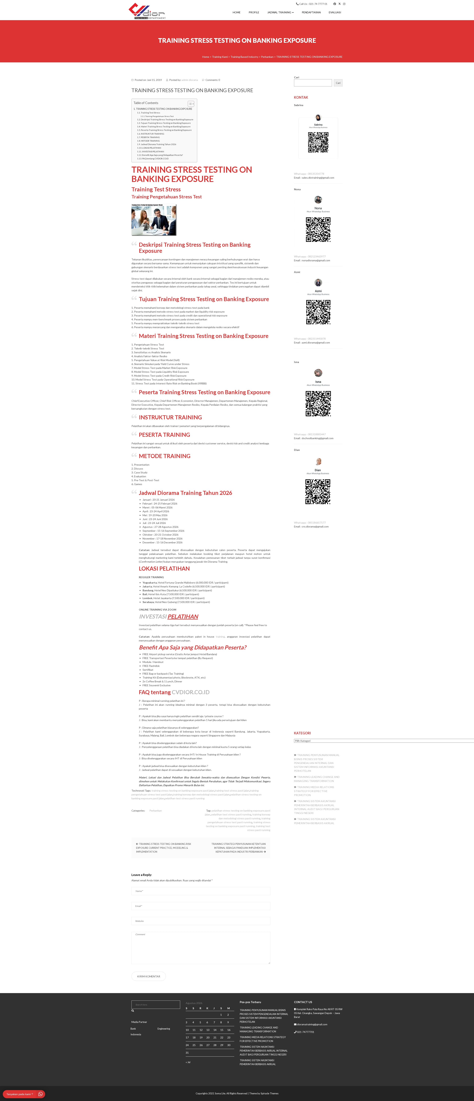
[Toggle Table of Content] (189, 104)
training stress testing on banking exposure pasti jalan (183, 790)
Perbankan (155, 810)
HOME (237, 12)
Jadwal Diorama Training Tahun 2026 (158, 144)
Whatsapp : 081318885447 (310, 434)
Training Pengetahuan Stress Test (159, 116)
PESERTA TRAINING (150, 137)
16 (228, 1029)
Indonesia (136, 1034)
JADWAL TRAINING (279, 12)
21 (214, 1037)
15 (221, 1029)
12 (201, 1029)
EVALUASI (335, 12)
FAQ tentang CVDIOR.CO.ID (155, 158)
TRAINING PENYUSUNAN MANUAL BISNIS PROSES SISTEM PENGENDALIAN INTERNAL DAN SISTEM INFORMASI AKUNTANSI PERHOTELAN (317, 762)
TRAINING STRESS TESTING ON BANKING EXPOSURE (164, 109)
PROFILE (254, 12)
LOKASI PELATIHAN (151, 148)
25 (194, 1045)
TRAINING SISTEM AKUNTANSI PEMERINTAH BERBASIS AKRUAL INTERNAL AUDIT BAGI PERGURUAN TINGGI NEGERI (264, 1050)
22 (221, 1037)
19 (201, 1037)
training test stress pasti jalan (232, 790)
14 (214, 1029)
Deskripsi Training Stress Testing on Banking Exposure (167, 119)
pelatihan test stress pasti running (185, 798)
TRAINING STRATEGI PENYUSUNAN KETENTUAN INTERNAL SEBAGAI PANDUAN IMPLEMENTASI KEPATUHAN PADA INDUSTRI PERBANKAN (238, 847)
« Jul (188, 1062)
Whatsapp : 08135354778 (309, 173)
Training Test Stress (150, 112)
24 (187, 1045)
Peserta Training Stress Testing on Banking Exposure (166, 130)
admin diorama (190, 79)
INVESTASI (152, 616)
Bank (133, 1028)
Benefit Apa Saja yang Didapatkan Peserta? (162, 155)
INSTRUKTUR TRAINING (152, 134)
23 (228, 1037)
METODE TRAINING (150, 141)
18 (194, 1037)
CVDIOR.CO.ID (191, 692)
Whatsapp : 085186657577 (310, 522)
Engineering (164, 1028)
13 (207, 1029)
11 (194, 1029)
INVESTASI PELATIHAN (153, 151)
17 (187, 1037)
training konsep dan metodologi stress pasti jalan (201, 794)
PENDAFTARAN (311, 12)
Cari (296, 77)
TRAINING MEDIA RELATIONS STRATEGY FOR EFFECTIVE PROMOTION (314, 791)
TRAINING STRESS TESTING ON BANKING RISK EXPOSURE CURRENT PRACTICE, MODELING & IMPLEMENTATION (163, 847)
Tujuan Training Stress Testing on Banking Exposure (166, 123)
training (220, 636)
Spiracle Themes (269, 1093)
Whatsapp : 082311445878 (310, 338)
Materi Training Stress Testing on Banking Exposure (166, 126)
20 (207, 1037)
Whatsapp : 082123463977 (310, 256)
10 (187, 1029)
